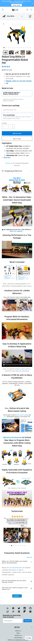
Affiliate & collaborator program (18, 640)
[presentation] (2, 52)
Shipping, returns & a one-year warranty (19, 81)
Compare (5, 13)
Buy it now (17, 139)
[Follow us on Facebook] (13, 608)
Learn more (16, 5)
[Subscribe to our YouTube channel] (7, 608)
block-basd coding (22, 415)
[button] (3, 10)
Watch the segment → (17, 231)
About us (18, 631)
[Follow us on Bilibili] (7, 611)
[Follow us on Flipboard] (24, 611)
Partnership (18, 638)
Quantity (4, 123)
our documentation (16, 568)
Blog (18, 633)
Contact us (8, 163)
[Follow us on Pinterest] (19, 611)
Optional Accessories (12, 437)
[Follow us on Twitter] (19, 608)
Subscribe (27, 620)
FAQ (7, 83)
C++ (5, 416)
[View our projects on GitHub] (30, 608)
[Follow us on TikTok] (30, 611)
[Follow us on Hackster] (13, 611)
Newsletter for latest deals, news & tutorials (12, 616)
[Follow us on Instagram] (24, 608)
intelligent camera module (21, 369)
